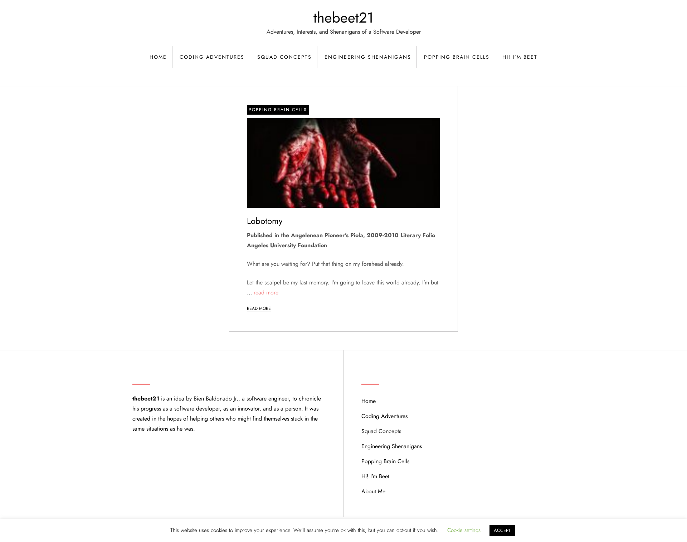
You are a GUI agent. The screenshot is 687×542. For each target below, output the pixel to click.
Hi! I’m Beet (519, 57)
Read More (259, 308)
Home (158, 57)
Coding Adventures (212, 57)
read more (266, 292)
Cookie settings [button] (464, 530)
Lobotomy (265, 221)
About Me (373, 491)
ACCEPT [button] (502, 530)
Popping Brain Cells (456, 57)
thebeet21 (343, 17)
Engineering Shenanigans (368, 57)
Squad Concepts (284, 57)
